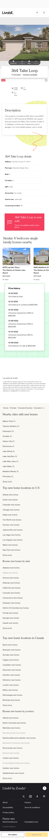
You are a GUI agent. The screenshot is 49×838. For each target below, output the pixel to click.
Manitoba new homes (11, 728)
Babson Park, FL (9, 421)
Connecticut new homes (13, 598)
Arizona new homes (11, 578)
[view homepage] (7, 12)
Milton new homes (10, 690)
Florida (13, 408)
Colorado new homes (11, 593)
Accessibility (8, 807)
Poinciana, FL (8, 476)
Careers (27, 802)
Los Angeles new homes (12, 540)
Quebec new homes (11, 768)
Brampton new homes (12, 650)
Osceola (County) (25, 408)
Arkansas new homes (11, 583)
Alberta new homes (10, 718)
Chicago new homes (11, 510)
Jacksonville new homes (13, 530)
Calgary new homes (11, 660)
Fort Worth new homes (12, 520)
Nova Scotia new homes (12, 748)
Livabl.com (14, 391)
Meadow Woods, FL (11, 471)
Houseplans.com (31, 822)
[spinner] (37, 12)
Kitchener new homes (12, 680)
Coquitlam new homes (12, 665)
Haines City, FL (9, 441)
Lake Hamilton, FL (10, 456)
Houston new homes (11, 525)
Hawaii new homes (10, 623)
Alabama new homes (11, 568)
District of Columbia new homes (16, 608)
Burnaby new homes (11, 655)
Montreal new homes (11, 700)
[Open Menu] (44, 12)
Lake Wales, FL (9, 466)
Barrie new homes (10, 645)
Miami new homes (10, 545)
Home (5, 408)
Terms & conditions (32, 807)
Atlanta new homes (10, 495)
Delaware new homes (11, 603)
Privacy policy (8, 812)
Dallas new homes (10, 515)
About (5, 802)
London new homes (11, 685)
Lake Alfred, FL (9, 451)
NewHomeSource (10, 822)
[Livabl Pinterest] (44, 796)
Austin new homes (10, 500)
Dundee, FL (7, 436)
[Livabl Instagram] (30, 796)
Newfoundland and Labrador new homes (19, 738)
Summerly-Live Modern (30, 74)
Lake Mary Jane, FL (11, 461)
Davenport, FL (8, 431)
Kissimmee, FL (8, 446)
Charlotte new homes (11, 505)
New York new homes (11, 550)
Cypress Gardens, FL (11, 426)
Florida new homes (10, 613)
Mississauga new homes (12, 695)
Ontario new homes (11, 758)
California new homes (11, 588)
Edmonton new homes (12, 670)
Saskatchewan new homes (13, 773)
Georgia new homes (11, 618)
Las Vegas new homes (12, 535)
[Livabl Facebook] (37, 796)
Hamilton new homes (11, 675)
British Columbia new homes (14, 723)
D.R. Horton (17, 74)
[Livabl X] (23, 796)
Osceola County (40, 408)
